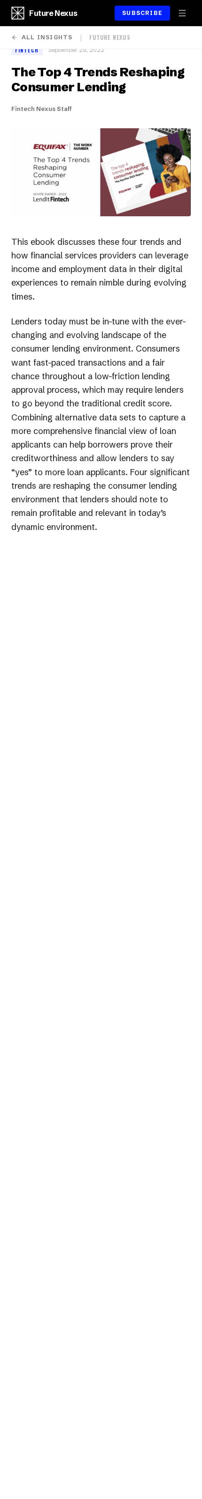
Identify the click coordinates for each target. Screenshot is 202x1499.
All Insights (47, 37)
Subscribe (142, 12)
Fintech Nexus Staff (41, 108)
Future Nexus (53, 13)
